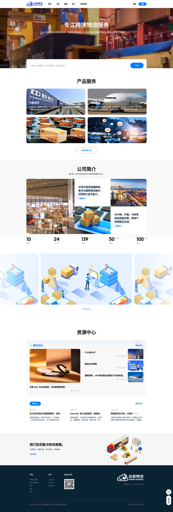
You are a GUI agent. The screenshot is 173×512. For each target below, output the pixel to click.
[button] (43, 279)
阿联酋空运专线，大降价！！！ (125, 414)
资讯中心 (35, 403)
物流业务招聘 (91, 364)
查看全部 (138, 345)
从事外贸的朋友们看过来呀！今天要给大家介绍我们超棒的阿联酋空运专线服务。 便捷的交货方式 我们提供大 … (127, 420)
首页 (49, 4)
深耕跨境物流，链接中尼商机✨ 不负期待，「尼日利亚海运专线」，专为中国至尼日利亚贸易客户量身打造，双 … (45, 420)
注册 (142, 4)
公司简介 (51, 479)
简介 (73, 4)
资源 (65, 4)
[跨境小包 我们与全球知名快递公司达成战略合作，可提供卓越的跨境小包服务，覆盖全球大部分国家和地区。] (55, 118)
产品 (57, 4)
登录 (134, 4)
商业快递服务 (34, 482)
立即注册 (33, 454)
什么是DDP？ (91, 352)
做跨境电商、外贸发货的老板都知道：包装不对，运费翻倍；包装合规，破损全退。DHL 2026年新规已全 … (86, 420)
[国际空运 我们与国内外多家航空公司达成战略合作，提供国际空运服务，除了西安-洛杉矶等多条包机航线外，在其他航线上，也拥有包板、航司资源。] (117, 90)
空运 (31, 488)
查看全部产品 (86, 150)
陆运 (31, 491)
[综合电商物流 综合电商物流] (117, 118)
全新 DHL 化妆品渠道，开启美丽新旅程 (47, 387)
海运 (31, 485)
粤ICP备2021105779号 (136, 504)
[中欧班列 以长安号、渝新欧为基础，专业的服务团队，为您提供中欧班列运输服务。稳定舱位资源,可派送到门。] (55, 90)
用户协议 (51, 482)
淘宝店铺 (83, 4)
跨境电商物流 (34, 479)
